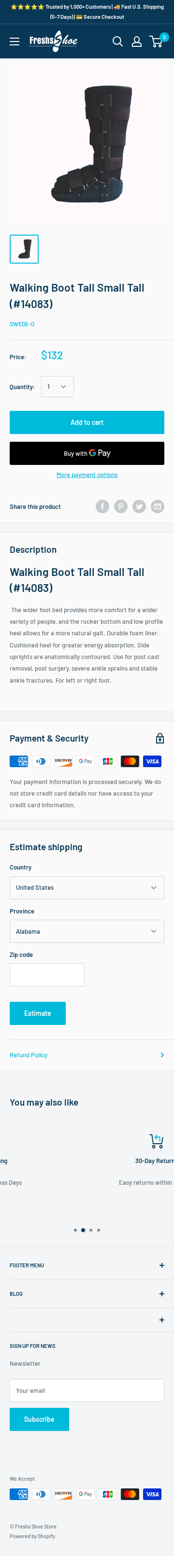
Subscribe (39, 1419)
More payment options (87, 474)
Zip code (21, 954)
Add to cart (87, 422)
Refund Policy (28, 1055)
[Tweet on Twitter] (139, 506)
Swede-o (22, 324)
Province (22, 911)
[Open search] (118, 41)
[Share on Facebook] (102, 506)
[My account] (137, 41)
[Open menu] (14, 41)
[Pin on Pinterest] (121, 506)
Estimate (37, 1013)
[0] (156, 41)
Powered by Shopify (32, 1536)
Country (20, 867)
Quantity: (22, 387)
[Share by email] (157, 506)
